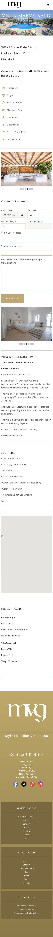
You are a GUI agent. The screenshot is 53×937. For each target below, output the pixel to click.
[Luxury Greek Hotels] (14, 5)
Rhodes (26, 883)
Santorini (26, 865)
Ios (26, 872)
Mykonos (26, 861)
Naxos (26, 875)
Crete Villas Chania (26, 868)
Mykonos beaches (26, 909)
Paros (26, 879)
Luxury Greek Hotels (26, 816)
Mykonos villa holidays (26, 905)
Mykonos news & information (26, 913)
